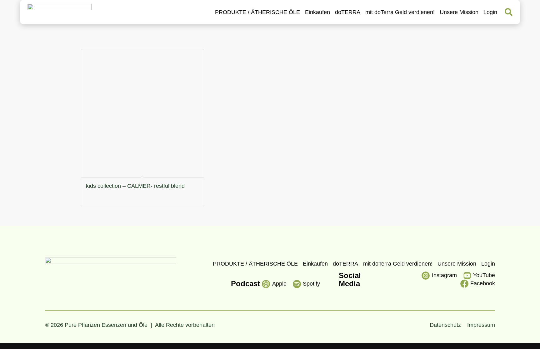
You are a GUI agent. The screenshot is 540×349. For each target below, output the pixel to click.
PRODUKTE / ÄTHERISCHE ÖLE (257, 12)
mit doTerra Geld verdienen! (400, 12)
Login (490, 12)
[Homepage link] (60, 12)
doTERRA (347, 12)
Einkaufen (317, 12)
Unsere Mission (459, 12)
